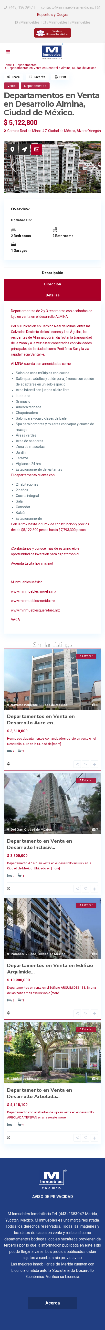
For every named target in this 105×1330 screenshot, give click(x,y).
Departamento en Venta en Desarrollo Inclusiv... (39, 844)
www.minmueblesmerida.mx (33, 601)
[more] (56, 744)
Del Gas (17, 829)
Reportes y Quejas (52, 14)
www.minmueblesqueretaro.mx (35, 610)
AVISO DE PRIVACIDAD (52, 1196)
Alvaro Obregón (89, 131)
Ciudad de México (61, 131)
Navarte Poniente (24, 705)
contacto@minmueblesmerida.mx (67, 7)
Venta (12, 86)
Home (8, 65)
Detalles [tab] (53, 295)
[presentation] (13, 167)
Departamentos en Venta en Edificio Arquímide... (50, 968)
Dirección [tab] (52, 284)
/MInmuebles (29, 22)
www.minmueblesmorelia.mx (33, 591)
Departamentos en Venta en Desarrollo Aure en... (41, 719)
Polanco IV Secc (23, 954)
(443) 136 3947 (21, 7)
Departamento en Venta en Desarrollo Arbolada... (39, 1093)
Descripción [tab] (52, 273)
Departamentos (26, 65)
